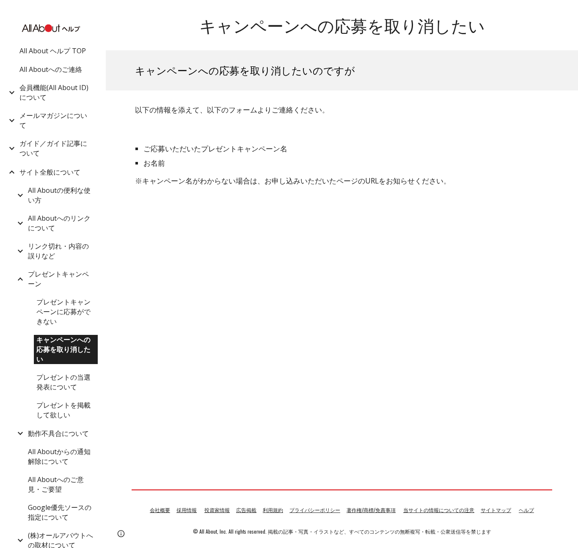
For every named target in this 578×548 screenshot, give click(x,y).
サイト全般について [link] (49, 172)
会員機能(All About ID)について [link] (53, 92)
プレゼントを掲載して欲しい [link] (63, 409)
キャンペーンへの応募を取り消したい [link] (63, 349)
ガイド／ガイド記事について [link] (53, 148)
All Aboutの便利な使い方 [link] (59, 195)
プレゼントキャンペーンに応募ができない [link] (63, 311)
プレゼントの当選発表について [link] (63, 382)
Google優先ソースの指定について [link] (59, 512)
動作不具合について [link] (58, 433)
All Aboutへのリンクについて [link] (59, 223)
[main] (342, 25)
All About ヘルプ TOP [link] (52, 50)
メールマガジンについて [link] (53, 120)
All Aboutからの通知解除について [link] (59, 456)
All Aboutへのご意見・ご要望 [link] (56, 484)
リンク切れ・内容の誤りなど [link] (58, 250)
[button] (568, 12)
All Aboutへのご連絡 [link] (50, 69)
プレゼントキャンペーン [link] (58, 278)
